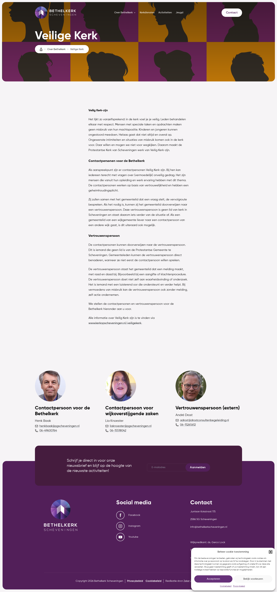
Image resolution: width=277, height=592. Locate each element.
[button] (270, 552)
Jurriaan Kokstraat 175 (203, 511)
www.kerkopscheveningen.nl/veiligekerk (114, 323)
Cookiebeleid (225, 586)
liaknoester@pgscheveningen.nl (130, 426)
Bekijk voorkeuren (253, 579)
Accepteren (213, 579)
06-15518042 (118, 430)
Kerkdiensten (147, 12)
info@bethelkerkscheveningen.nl (208, 527)
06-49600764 (48, 430)
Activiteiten (165, 12)
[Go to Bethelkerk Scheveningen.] (41, 49)
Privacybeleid (239, 586)
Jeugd (179, 12)
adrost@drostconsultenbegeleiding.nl (204, 420)
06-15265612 (188, 424)
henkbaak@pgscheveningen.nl (59, 426)
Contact (232, 12)
